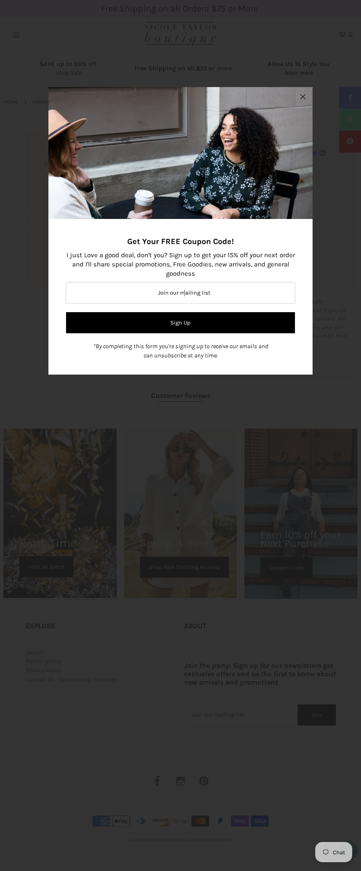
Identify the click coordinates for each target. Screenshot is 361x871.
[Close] (303, 96)
